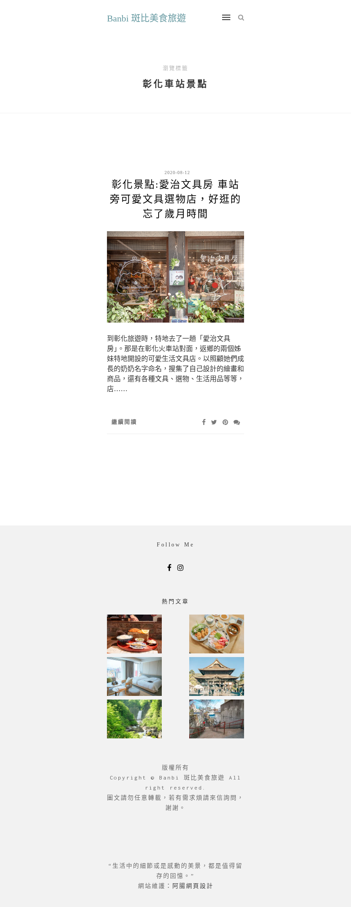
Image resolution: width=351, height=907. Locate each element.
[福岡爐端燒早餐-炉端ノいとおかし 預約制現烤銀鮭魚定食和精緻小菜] (134, 635)
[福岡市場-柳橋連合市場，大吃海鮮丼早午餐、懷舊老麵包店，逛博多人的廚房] (216, 635)
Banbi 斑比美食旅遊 (146, 18)
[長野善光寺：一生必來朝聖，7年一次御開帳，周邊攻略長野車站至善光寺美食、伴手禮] (216, 677)
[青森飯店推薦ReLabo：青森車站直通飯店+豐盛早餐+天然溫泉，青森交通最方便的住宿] (134, 677)
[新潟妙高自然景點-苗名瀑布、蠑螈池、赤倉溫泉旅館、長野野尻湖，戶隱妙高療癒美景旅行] (134, 720)
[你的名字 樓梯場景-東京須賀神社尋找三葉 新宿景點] (216, 720)
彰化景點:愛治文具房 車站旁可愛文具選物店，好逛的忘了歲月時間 (175, 199)
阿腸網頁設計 (192, 886)
